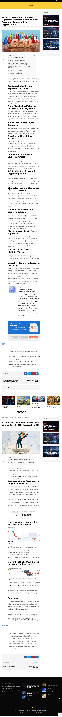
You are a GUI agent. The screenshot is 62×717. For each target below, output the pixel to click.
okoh (2, 428)
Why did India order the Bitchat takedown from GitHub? (8, 408)
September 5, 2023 (28, 516)
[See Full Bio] (24, 316)
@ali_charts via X (12, 543)
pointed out (17, 489)
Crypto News (11, 349)
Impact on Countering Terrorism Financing (18, 72)
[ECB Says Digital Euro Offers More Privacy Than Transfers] (51, 44)
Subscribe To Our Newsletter (16, 73)
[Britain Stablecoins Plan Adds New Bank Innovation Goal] (51, 32)
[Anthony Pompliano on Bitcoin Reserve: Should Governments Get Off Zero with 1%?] (38, 399)
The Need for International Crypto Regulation (18, 67)
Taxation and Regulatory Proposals (16, 61)
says (18, 586)
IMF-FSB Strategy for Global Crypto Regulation (19, 64)
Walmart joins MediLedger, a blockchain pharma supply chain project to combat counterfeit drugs (53, 697)
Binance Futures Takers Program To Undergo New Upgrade (53, 690)
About (16, 710)
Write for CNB (21, 710)
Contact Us (34, 710)
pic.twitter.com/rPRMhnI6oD (24, 515)
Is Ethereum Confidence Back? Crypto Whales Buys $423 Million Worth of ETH (10, 381)
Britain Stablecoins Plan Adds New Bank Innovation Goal (51, 34)
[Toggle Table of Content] (33, 56)
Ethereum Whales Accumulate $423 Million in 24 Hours (21, 460)
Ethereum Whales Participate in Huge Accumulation (20, 459)
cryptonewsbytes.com (32, 619)
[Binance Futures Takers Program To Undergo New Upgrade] (44, 690)
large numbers (18, 476)
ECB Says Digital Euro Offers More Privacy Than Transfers (50, 46)
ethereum (7, 625)
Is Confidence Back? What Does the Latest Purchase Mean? (21, 462)
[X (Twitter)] (19, 318)
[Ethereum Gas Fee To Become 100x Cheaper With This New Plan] (44, 684)
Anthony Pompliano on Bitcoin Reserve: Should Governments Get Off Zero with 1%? (38, 406)
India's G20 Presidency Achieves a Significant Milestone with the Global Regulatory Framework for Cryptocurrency (32, 665)
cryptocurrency (9, 343)
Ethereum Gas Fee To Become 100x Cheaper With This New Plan (53, 685)
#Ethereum (15, 511)
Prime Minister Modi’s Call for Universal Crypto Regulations (22, 58)
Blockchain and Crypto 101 (42, 710)
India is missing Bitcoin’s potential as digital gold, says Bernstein (53, 409)
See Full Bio (21, 315)
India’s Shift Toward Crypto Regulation (17, 60)
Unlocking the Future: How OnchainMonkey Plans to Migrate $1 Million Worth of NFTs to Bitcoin (10, 665)
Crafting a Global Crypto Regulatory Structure (18, 57)
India (13, 343)
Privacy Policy (27, 710)
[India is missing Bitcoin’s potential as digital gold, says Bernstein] (53, 400)
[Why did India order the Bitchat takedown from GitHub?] (8, 400)
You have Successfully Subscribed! (17, 75)
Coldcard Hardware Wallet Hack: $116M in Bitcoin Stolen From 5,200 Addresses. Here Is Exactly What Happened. (51, 21)
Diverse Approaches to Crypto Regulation (18, 69)
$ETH (21, 513)
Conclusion (11, 463)
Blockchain (19, 406)
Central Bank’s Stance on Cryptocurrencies (18, 63)
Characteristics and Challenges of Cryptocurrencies (20, 66)
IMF (23, 99)
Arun (45, 24)
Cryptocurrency (34, 215)
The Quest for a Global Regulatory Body (18, 70)
